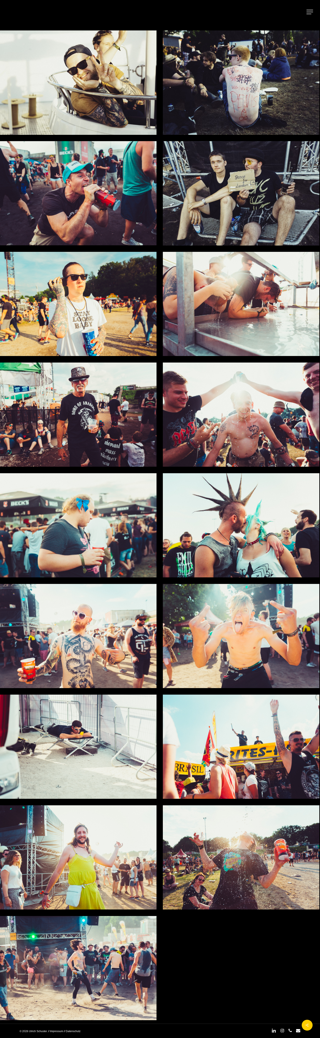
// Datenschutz (72, 1031)
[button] (310, 12)
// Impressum (55, 1031)
